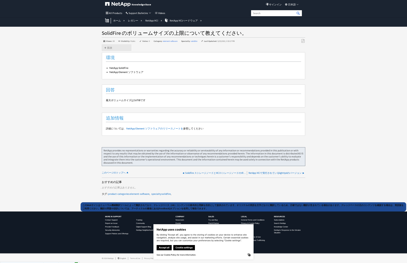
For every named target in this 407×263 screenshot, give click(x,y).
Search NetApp (280, 223)
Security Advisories (112, 230)
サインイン (275, 4)
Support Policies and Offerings (116, 234)
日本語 (292, 4)
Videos (161, 13)
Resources (279, 217)
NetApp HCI (152, 20)
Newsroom (180, 220)
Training (139, 220)
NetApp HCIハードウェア (183, 20)
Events (178, 223)
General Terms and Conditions (253, 220)
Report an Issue (111, 223)
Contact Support (111, 220)
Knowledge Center (281, 227)
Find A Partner (213, 223)
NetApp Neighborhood (144, 230)
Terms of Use (135, 258)
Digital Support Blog (143, 227)
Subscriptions (279, 220)
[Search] (298, 13)
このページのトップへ (114, 172)
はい (49, 259)
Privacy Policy (149, 258)
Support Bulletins (138, 13)
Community (140, 223)
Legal (244, 217)
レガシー (133, 20)
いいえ (65, 259)
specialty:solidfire (161, 193)
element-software (170, 41)
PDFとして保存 (303, 41)
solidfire (194, 41)
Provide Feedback (112, 227)
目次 (109, 47)
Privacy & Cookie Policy (250, 223)
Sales (211, 217)
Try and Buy (213, 220)
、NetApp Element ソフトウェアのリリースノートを (153, 128)
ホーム (117, 20)
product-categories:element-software (128, 193)
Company (180, 217)
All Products (115, 13)
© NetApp (108, 258)
